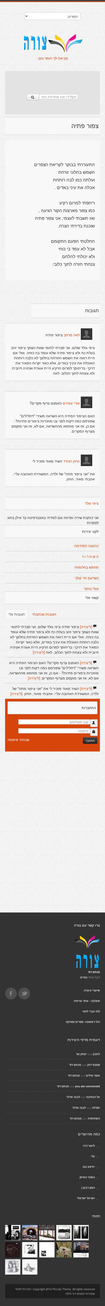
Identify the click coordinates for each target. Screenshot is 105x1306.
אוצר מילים (93, 1075)
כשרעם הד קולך (87, 578)
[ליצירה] (86, 626)
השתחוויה (94, 1118)
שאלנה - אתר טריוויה (87, 1001)
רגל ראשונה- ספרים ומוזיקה (83, 1022)
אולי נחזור (91, 589)
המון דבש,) (88, 1187)
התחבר (90, 740)
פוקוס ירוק (93, 1065)
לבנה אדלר (73, 1097)
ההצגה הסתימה (86, 546)
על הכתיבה (93, 1097)
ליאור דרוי (89, 1146)
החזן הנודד (71, 461)
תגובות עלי (16, 614)
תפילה (96, 1107)
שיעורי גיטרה (92, 990)
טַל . (92, 1156)
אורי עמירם (71, 403)
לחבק (96, 1054)
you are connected (87, 1086)
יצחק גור (81, 1054)
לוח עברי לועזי (91, 1011)
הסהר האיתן (87, 1177)
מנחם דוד (75, 1065)
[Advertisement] (52, 80)
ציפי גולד (92, 503)
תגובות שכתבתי (44, 614)
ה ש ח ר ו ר (90, 556)
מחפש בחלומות (87, 567)
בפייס (83, 977)
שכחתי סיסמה (18, 739)
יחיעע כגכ (89, 1167)
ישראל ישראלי (86, 1198)
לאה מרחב (72, 335)
